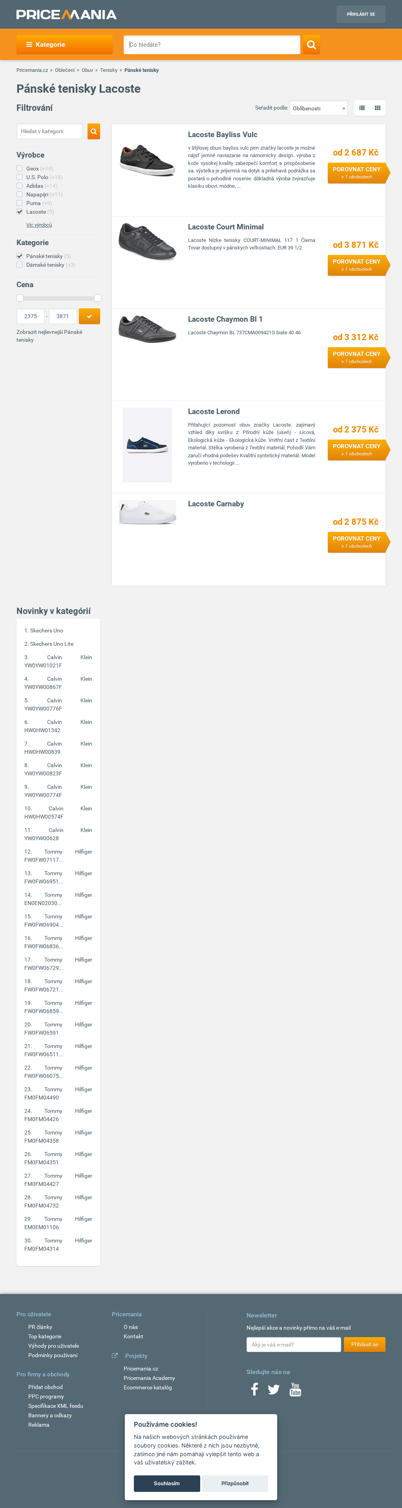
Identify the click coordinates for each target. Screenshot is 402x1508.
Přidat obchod (45, 1387)
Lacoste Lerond (214, 411)
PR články (40, 1327)
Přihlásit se (361, 14)
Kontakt (133, 1336)
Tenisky (108, 70)
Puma (39, 203)
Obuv (87, 70)
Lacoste (40, 212)
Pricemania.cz (32, 70)
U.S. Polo (44, 177)
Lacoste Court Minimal (226, 226)
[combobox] (318, 108)
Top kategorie (44, 1336)
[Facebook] (254, 1392)
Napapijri (44, 194)
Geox (39, 168)
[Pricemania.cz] (66, 14)
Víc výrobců (39, 225)
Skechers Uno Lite (51, 644)
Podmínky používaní (52, 1355)
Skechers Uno (46, 630)
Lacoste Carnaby (216, 503)
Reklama (38, 1425)
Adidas (42, 186)
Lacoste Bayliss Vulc (223, 134)
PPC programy (46, 1396)
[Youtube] (295, 1392)
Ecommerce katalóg (148, 1387)
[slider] (20, 298)
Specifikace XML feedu (55, 1406)
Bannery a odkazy (50, 1415)
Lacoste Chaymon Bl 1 (225, 319)
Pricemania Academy (149, 1378)
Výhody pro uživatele (53, 1346)
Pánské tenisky (48, 256)
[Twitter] (273, 1392)
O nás (131, 1327)
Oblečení (65, 70)
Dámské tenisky (51, 265)
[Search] (311, 44)
